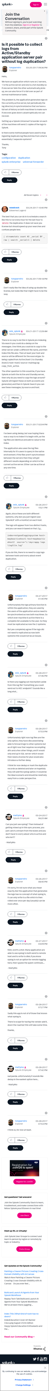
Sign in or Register (31, 25)
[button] (45, 38)
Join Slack (24, 1215)
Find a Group (24, 1249)
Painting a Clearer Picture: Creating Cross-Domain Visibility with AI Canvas (24, 1272)
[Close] (45, 1367)
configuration (9, 157)
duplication (24, 157)
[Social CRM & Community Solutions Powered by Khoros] (39, 1348)
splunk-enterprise (11, 161)
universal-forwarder (33, 161)
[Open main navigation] (45, 4)
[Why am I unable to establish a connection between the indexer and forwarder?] (46, 195)
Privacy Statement (23, 1380)
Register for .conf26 (24, 1181)
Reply (9, 180)
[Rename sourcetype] (41, 195)
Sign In (36, 4)
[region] (24, 1377)
